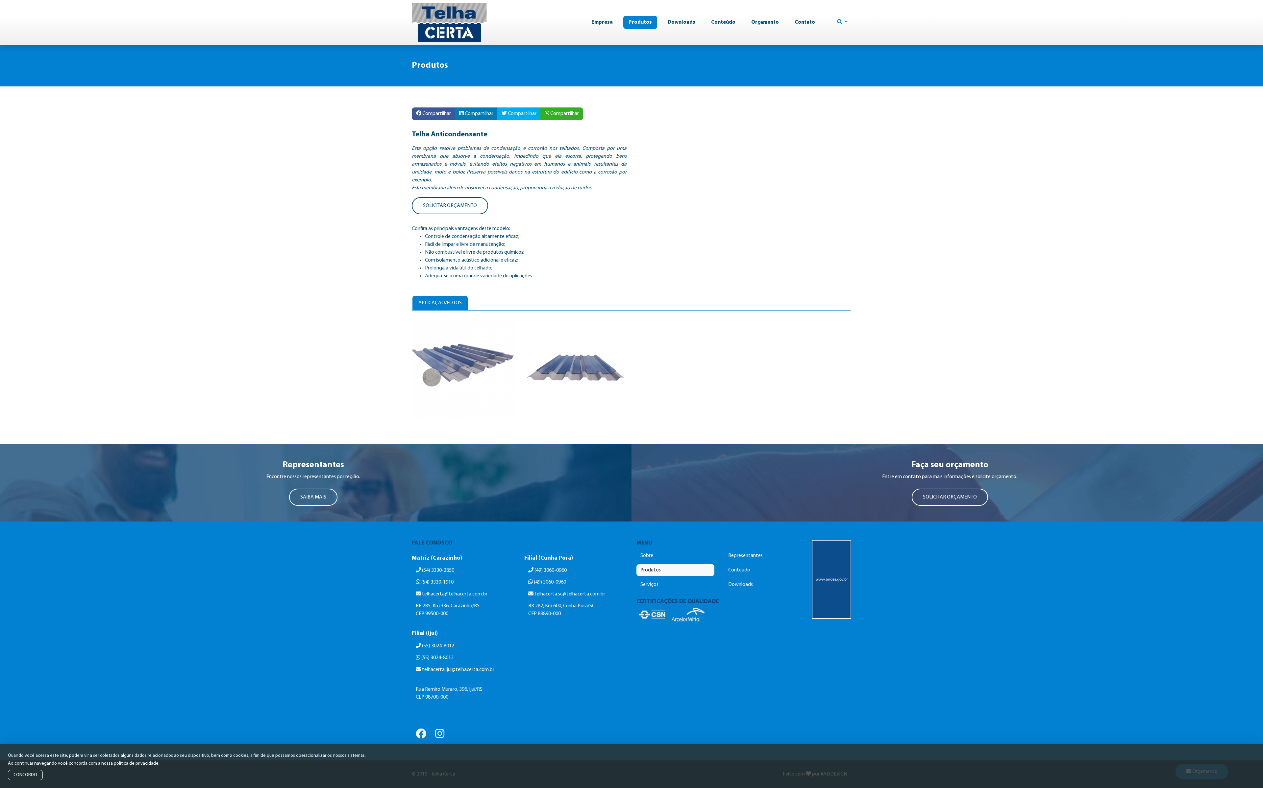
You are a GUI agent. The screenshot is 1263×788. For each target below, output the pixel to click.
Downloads (681, 22)
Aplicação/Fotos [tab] (440, 303)
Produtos (640, 22)
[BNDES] (831, 579)
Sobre (646, 555)
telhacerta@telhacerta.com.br (454, 594)
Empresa (602, 22)
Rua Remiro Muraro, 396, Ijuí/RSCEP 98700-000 (449, 693)
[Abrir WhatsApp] (1246, 771)
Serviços (649, 584)
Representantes (745, 555)
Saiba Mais (313, 497)
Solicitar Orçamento (450, 205)
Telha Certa (449, 22)
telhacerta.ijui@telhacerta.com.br (458, 669)
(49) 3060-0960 (550, 570)
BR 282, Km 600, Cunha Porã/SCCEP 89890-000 (561, 609)
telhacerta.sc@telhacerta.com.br (569, 594)
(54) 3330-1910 (437, 582)
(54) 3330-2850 (437, 570)
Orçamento (765, 22)
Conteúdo (723, 22)
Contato (805, 22)
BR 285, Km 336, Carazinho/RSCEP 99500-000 (448, 609)
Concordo (25, 775)
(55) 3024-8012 (437, 646)
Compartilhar (436, 113)
